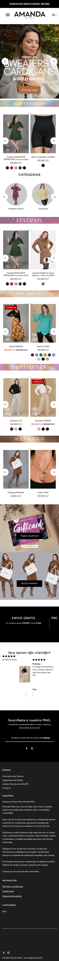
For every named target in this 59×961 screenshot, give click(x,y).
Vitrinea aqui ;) (30, 90)
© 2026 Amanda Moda (12, 958)
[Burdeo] (32, 355)
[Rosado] (15, 167)
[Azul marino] (7, 167)
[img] (9, 656)
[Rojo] (11, 167)
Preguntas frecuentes (12, 896)
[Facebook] (26, 749)
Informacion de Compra (12, 776)
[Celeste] (53, 355)
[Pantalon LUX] (16, 397)
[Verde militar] (20, 167)
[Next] (53, 61)
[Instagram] (32, 749)
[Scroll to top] (52, 952)
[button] (27, 695)
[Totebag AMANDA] (16, 469)
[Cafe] (40, 355)
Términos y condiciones (12, 886)
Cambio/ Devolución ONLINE (15, 784)
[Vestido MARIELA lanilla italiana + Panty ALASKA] (43, 249)
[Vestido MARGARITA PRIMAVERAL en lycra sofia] (16, 133)
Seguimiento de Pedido (12, 780)
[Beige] (15, 429)
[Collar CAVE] (43, 469)
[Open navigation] (7, 15)
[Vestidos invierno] (16, 194)
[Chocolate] (47, 429)
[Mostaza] (45, 355)
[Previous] (5, 61)
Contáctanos (8, 891)
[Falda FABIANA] (16, 323)
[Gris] (38, 359)
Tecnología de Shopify (32, 958)
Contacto (6, 788)
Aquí (4, 911)
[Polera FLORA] (43, 323)
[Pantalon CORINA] (43, 397)
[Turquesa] (36, 355)
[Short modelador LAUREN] (43, 133)
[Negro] (24, 167)
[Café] (43, 283)
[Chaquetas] (43, 194)
